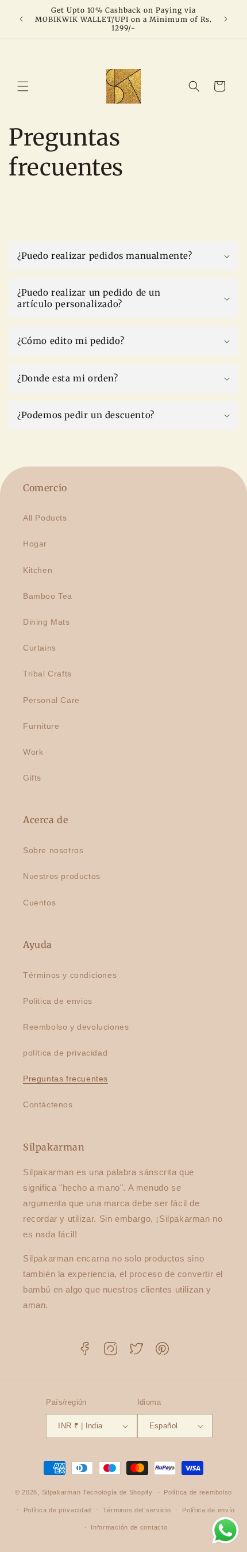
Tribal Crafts (47, 673)
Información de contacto (129, 1527)
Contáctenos (48, 1104)
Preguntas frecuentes (65, 1078)
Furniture (41, 726)
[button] (23, 86)
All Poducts (45, 517)
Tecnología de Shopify (118, 1492)
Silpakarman (61, 1492)
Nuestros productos (62, 876)
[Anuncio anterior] (21, 19)
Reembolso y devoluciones (76, 1026)
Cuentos (39, 902)
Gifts (32, 777)
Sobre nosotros (53, 850)
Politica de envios (57, 1001)
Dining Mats (46, 621)
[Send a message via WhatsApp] (225, 1530)
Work (33, 751)
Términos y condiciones (70, 975)
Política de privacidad (57, 1510)
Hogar (35, 543)
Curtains (39, 647)
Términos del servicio (137, 1510)
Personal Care (51, 700)
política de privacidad (65, 1052)
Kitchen (37, 570)
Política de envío (208, 1510)
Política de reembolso (198, 1492)
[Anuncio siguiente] (225, 19)
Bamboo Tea (47, 596)
